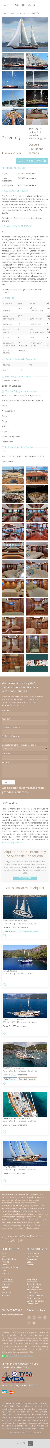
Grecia (17, 153)
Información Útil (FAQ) (11, 1267)
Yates (13, 13)
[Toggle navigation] (5, 4)
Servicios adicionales (36, 1301)
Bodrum (5, 1287)
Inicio (4, 13)
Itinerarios (6, 1273)
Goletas (23, 13)
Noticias (5, 1262)
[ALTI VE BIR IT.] (25, 1443)
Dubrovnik (6, 1292)
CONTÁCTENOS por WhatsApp (19, 1356)
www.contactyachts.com (12, 1205)
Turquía (7, 153)
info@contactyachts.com (12, 842)
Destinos (6, 1264)
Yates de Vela (32, 1256)
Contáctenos (32, 1292)
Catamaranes (32, 1259)
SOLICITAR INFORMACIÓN (32, 160)
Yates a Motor (33, 1253)
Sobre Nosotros (9, 1259)
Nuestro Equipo (34, 1287)
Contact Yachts (25, 5)
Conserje (31, 1264)
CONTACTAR (25, 878)
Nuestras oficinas (34, 1289)
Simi (3, 1289)
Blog (4, 1270)
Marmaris (6, 1295)
